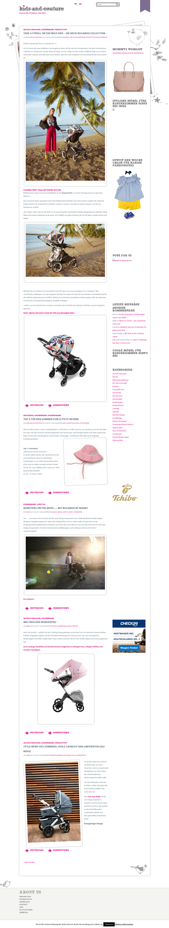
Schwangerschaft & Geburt (122, 424)
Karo (77, 423)
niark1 (71, 512)
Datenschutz (25, 899)
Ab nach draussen (119, 373)
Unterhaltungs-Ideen (120, 437)
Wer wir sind (25, 896)
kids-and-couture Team (34, 37)
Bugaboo (66, 37)
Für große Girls (118, 389)
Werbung (23, 912)
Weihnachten (117, 440)
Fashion (115, 386)
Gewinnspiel (117, 399)
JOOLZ (73, 755)
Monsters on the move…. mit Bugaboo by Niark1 (55, 508)
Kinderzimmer (118, 405)
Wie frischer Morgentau (39, 622)
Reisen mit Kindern (119, 421)
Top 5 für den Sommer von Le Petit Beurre (51, 419)
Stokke (69, 626)
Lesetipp (115, 408)
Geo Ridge (67, 755)
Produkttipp (117, 418)
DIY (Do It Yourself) (119, 383)
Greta (28, 512)
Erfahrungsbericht (57, 755)
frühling (54, 626)
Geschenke (116, 392)
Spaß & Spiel (117, 427)
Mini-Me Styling (118, 415)
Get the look (117, 396)
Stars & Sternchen (119, 431)
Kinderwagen (117, 402)
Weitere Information (124, 924)
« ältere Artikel (29, 862)
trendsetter (78, 512)
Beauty (115, 377)
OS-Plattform (25, 910)
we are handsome (101, 37)
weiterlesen (36, 405)
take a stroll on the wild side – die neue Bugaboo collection (64, 33)
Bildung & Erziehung (120, 380)
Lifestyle (115, 411)
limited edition (81, 755)
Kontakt (23, 904)
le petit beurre (84, 423)
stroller (75, 626)
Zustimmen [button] (109, 924)
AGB (21, 907)
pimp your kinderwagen (78, 37)
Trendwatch (117, 434)
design (60, 512)
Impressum (24, 902)
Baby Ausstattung (69, 423)
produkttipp (90, 37)
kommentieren (61, 405)
